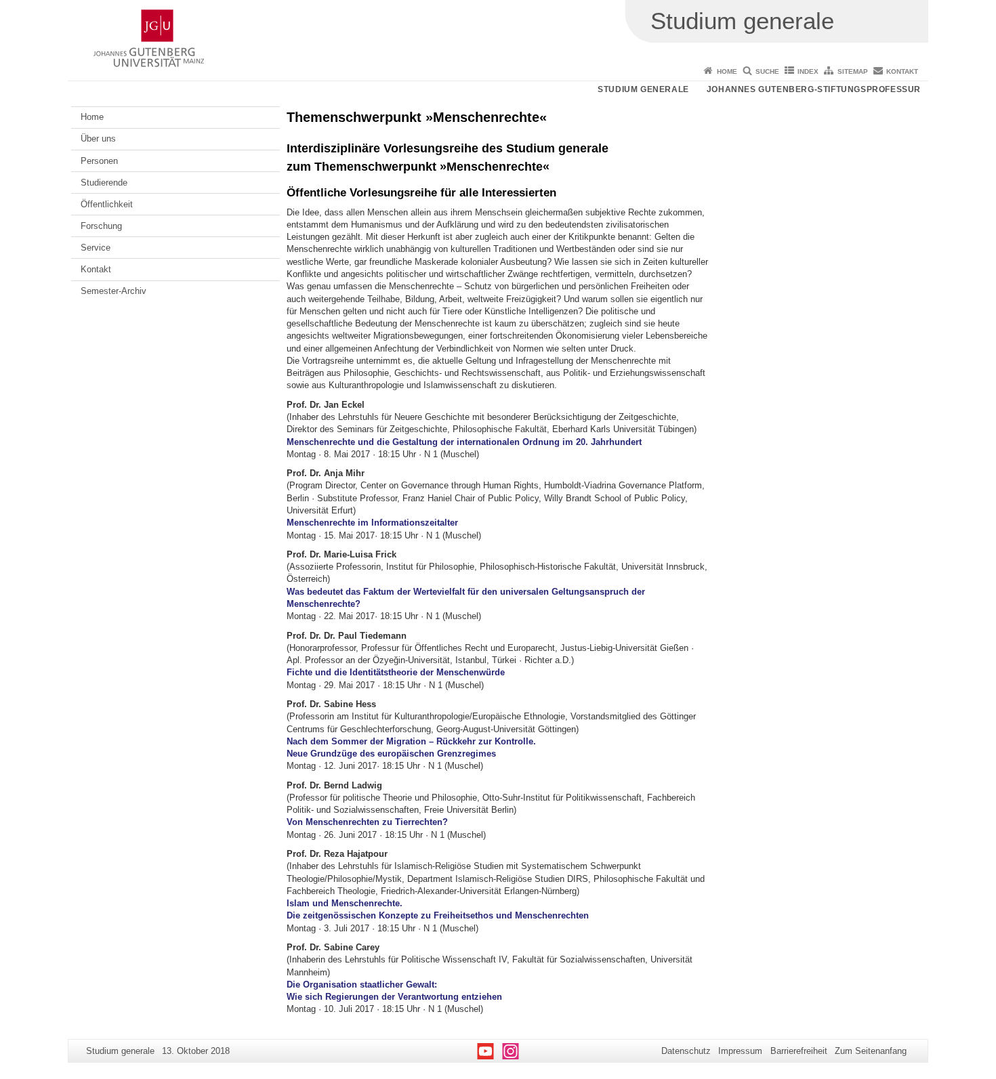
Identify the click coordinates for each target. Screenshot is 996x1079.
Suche (767, 71)
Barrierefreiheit (798, 1051)
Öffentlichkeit (107, 204)
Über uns (98, 138)
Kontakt (902, 71)
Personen (99, 161)
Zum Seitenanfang (871, 1051)
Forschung (101, 226)
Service (95, 247)
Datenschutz (686, 1051)
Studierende (104, 182)
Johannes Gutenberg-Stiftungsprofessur (814, 89)
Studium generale (643, 89)
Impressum (740, 1051)
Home (727, 71)
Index (807, 71)
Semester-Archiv (113, 291)
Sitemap (852, 71)
